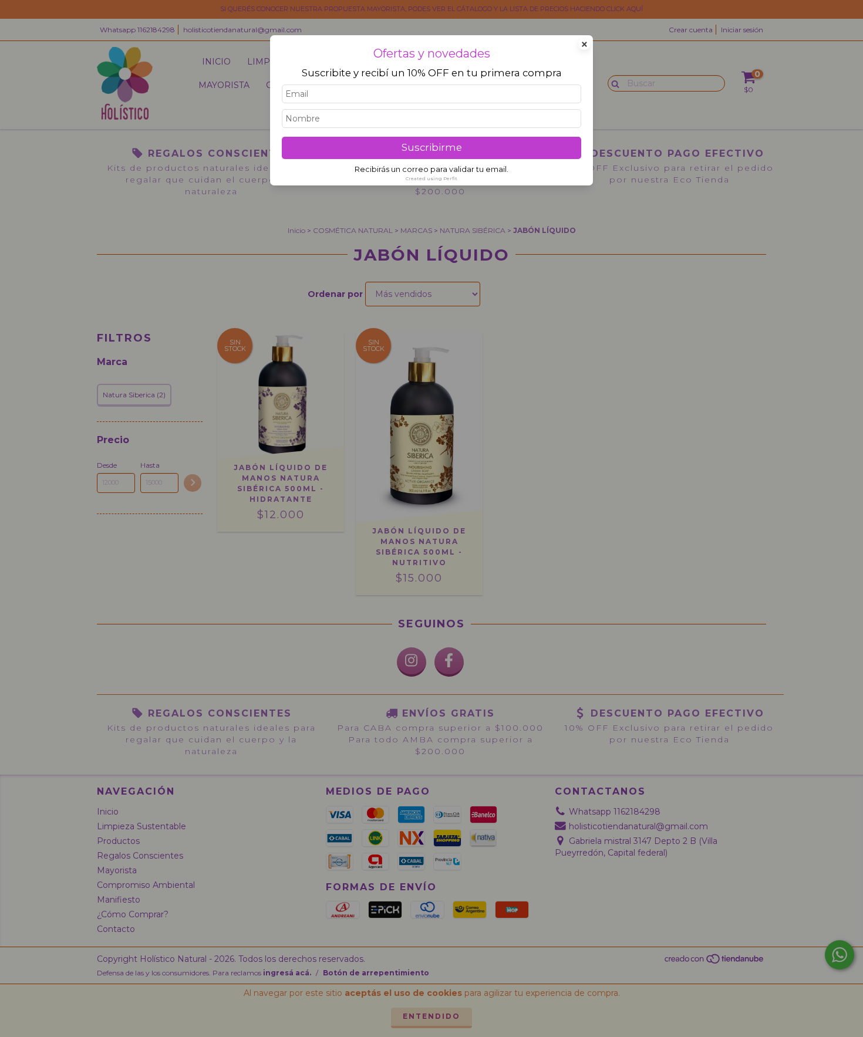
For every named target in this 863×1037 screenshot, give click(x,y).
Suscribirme (432, 147)
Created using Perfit (431, 178)
